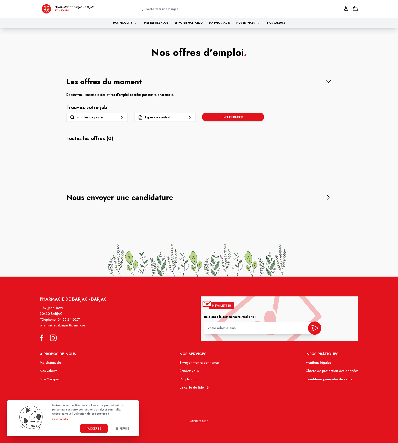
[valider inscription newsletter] (314, 328)
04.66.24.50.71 (69, 319)
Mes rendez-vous (156, 23)
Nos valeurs (276, 23)
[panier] (355, 8)
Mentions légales (318, 362)
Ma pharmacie (219, 23)
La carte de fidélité (194, 387)
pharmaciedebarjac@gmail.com (63, 325)
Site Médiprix (49, 379)
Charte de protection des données (332, 370)
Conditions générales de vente (329, 379)
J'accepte (93, 428)
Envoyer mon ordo (189, 23)
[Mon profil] (346, 8)
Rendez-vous (189, 370)
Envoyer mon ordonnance (199, 362)
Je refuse (122, 428)
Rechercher (233, 117)
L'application (189, 379)
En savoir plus (60, 419)
